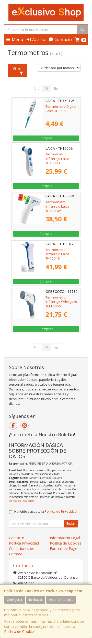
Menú (17, 39)
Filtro (17, 68)
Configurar (14, 600)
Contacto (62, 39)
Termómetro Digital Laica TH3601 (60, 108)
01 (46, 88)
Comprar (46, 138)
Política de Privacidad (21, 501)
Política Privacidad (24, 543)
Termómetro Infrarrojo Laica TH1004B (57, 254)
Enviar (70, 523)
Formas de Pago (63, 548)
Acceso (38, 39)
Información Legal (65, 537)
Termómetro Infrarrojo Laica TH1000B (57, 158)
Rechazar (35, 600)
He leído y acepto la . (45, 511)
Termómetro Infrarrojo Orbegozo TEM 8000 (61, 301)
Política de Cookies (20, 631)
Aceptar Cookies (61, 600)
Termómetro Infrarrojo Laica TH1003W (57, 206)
